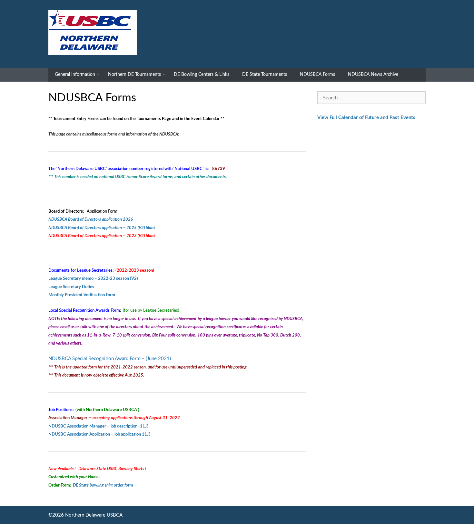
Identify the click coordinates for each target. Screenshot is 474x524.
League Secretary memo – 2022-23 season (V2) (93, 278)
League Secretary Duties (71, 287)
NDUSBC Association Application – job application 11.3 (99, 434)
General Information (75, 74)
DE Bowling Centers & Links (201, 74)
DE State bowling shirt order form (103, 485)
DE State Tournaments (264, 74)
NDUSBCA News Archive (373, 74)
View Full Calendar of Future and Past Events (366, 117)
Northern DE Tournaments (134, 74)
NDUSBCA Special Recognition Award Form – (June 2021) (109, 358)
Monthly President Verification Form (81, 295)
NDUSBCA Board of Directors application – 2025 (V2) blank (102, 228)
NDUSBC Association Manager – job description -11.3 (98, 426)
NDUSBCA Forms (317, 74)
